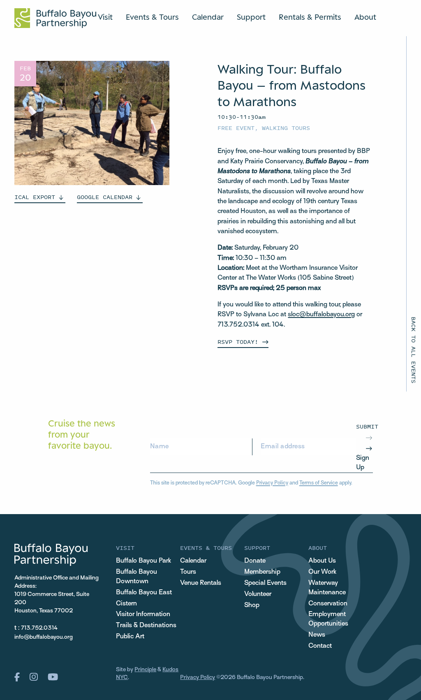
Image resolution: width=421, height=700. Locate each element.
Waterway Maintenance (327, 588)
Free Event (235, 127)
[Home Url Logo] (55, 18)
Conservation (327, 603)
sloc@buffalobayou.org (321, 314)
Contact (320, 646)
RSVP (237, 341)
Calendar (208, 16)
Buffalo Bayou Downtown (136, 577)
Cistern (126, 603)
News (316, 635)
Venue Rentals (200, 583)
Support (251, 16)
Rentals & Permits (310, 16)
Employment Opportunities (328, 619)
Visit (105, 16)
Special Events (265, 583)
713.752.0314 (39, 628)
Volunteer (257, 594)
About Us (322, 561)
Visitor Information (143, 614)
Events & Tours (152, 16)
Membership (262, 572)
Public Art (130, 636)
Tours (188, 572)
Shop (251, 605)
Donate (255, 561)
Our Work (322, 572)
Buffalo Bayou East (144, 592)
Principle (145, 669)
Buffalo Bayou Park (143, 561)
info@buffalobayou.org (43, 637)
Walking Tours (286, 127)
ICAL (34, 196)
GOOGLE (104, 196)
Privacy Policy (272, 483)
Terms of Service (318, 483)
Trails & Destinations (146, 625)
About (365, 16)
